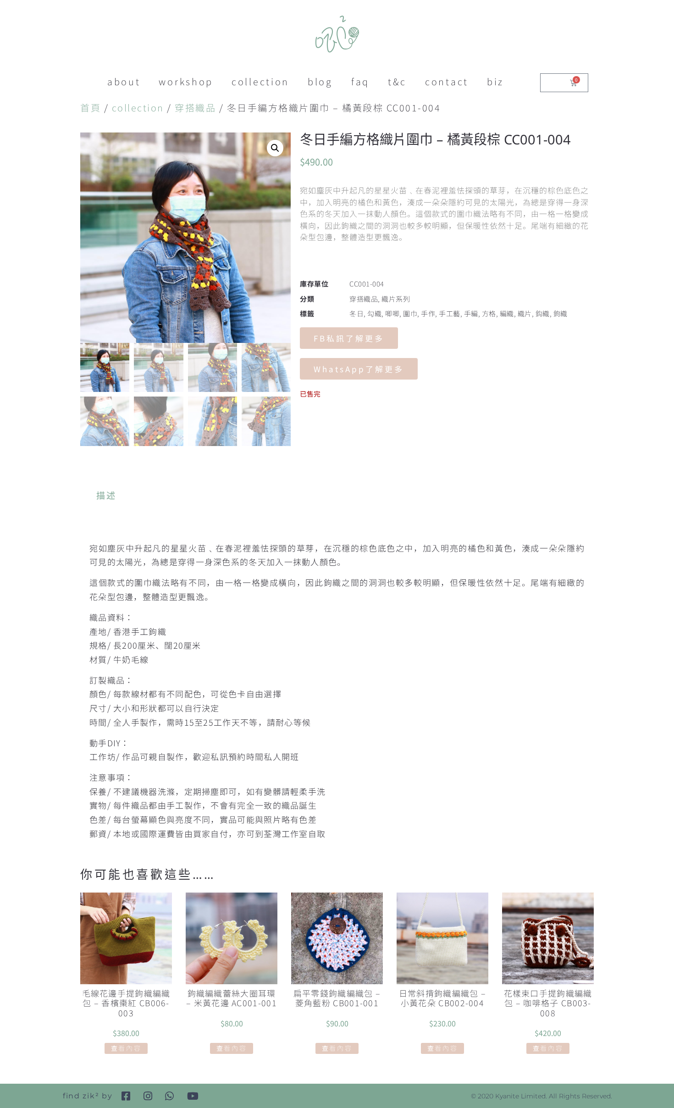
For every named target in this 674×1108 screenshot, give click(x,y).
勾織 (374, 313)
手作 (428, 313)
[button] (275, 148)
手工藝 (449, 313)
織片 (525, 313)
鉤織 (560, 313)
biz (495, 81)
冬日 (356, 313)
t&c (397, 81)
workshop (186, 81)
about (124, 81)
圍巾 (410, 313)
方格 (489, 313)
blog (320, 81)
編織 (507, 313)
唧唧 (392, 313)
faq (360, 81)
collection (260, 81)
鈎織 (543, 313)
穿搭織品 (195, 107)
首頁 (90, 107)
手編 (471, 313)
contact (447, 81)
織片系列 (395, 298)
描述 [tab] (106, 495)
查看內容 (126, 1048)
